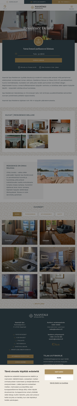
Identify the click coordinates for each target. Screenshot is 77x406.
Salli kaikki (59, 372)
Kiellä (59, 378)
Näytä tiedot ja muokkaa (59, 383)
